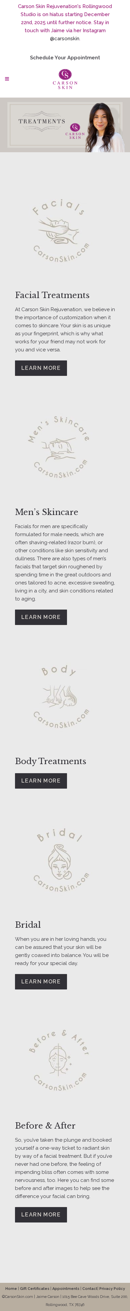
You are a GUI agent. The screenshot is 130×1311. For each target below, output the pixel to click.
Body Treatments (50, 761)
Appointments (65, 1289)
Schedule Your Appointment (65, 58)
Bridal (28, 925)
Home (11, 1289)
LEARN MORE (41, 368)
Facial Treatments (52, 295)
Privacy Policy (112, 1289)
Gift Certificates (34, 1289)
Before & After (45, 1126)
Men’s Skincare (46, 512)
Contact (89, 1289)
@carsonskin (64, 39)
